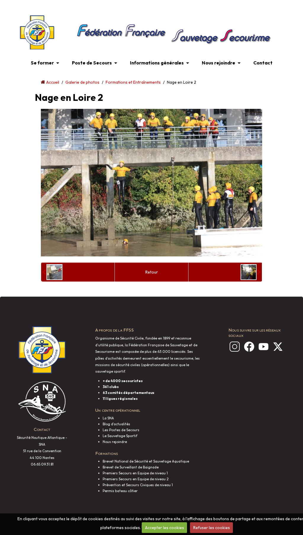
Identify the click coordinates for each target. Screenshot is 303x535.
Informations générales (157, 63)
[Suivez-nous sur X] (277, 346)
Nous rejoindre (218, 63)
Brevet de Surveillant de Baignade (131, 467)
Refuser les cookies (211, 527)
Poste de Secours (92, 63)
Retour (151, 272)
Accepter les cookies (164, 527)
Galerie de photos (82, 82)
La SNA (108, 418)
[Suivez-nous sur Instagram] (233, 346)
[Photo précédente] (52, 272)
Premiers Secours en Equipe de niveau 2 (136, 479)
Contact (263, 63)
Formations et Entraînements (133, 82)
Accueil (52, 82)
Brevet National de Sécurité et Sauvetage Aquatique (146, 461)
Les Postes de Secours (121, 430)
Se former (42, 63)
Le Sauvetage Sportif (120, 436)
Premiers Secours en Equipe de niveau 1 (135, 473)
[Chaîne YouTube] (262, 346)
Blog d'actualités (116, 424)
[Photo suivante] (250, 272)
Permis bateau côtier (120, 491)
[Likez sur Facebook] (248, 346)
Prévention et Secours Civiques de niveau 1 (138, 485)
